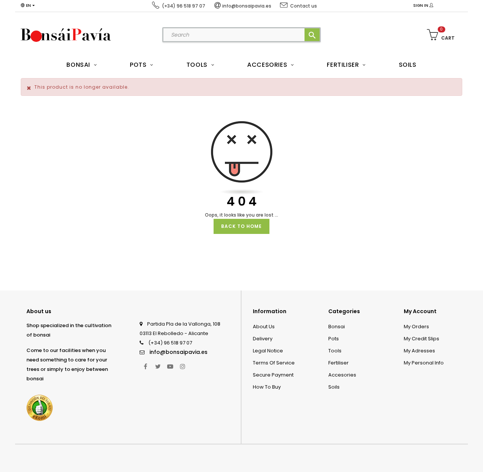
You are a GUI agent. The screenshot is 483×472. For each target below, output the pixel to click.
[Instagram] (182, 366)
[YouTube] (170, 366)
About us (264, 326)
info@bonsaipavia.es (178, 352)
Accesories (342, 374)
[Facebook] (145, 366)
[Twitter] (157, 366)
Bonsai (336, 326)
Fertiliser (338, 362)
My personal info (424, 362)
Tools (334, 350)
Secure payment (273, 374)
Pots (333, 338)
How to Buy (267, 387)
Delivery (262, 338)
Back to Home (241, 226)
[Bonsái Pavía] (66, 34)
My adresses (419, 350)
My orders (416, 326)
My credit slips (421, 338)
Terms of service (274, 362)
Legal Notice (268, 350)
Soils (334, 387)
